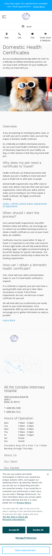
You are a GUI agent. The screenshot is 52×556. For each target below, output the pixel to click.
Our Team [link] (10, 461)
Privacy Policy (24, 503)
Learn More (9, 320)
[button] (4, 17)
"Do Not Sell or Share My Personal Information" (15, 518)
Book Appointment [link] (25, 550)
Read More (39, 6)
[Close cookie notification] (48, 474)
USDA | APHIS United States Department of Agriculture (25, 205)
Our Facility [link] (11, 467)
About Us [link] (10, 455)
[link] (26, 16)
